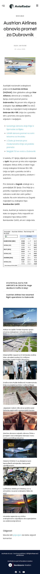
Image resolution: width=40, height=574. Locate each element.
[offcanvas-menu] (3, 6)
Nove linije (20, 16)
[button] (37, 6)
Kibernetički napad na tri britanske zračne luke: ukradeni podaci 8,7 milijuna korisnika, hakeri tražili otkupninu (19, 357)
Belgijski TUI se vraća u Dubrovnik (21, 151)
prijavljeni (17, 535)
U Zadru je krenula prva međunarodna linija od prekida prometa (20, 144)
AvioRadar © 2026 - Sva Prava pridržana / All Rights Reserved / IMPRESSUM (20, 554)
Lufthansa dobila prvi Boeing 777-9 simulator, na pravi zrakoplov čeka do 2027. (18, 491)
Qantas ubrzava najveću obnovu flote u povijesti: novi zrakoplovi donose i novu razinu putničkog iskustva (19, 435)
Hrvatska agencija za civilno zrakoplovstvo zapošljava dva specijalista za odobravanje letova (19, 518)
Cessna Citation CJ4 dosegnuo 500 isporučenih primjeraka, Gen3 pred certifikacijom (17, 463)
